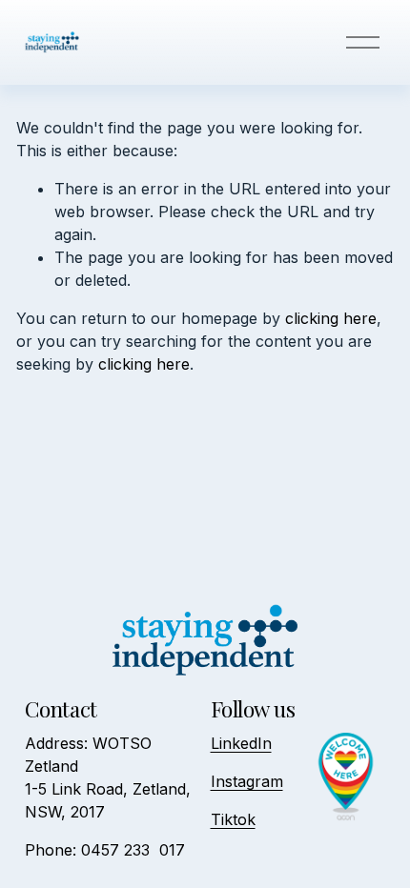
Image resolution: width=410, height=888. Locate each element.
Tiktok (233, 819)
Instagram (247, 781)
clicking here (331, 318)
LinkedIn (241, 743)
